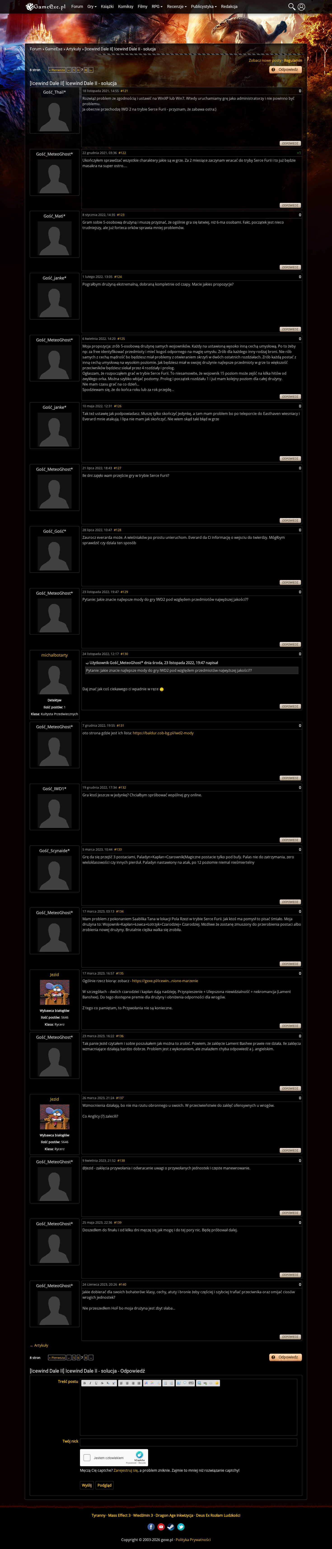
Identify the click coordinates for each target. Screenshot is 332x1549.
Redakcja (229, 6)
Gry (90, 6)
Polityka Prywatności (193, 1539)
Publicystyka (202, 6)
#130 (124, 654)
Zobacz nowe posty (265, 60)
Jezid (54, 974)
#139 (118, 1222)
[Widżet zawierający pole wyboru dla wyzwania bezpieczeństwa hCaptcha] (114, 1457)
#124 (118, 276)
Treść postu (68, 1381)
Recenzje (175, 6)
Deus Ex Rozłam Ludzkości (218, 1515)
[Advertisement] (166, 27)
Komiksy (125, 6)
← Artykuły (39, 1345)
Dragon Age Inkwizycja (174, 1515)
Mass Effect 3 (119, 1515)
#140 (122, 1284)
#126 (118, 406)
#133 (118, 849)
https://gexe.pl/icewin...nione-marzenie (165, 980)
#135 (120, 973)
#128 (117, 530)
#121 (124, 91)
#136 (120, 1036)
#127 (117, 468)
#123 (120, 215)
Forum (77, 6)
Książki (107, 6)
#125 (121, 338)
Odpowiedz (288, 69)
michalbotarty (54, 655)
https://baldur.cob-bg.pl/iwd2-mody (163, 733)
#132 (122, 787)
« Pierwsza (57, 70)
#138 (121, 1160)
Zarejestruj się (126, 1470)
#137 (120, 1098)
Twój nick (70, 1441)
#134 (120, 911)
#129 (124, 592)
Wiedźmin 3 (143, 1515)
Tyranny (98, 1515)
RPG (155, 6)
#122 (122, 153)
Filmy (142, 6)
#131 (120, 725)
